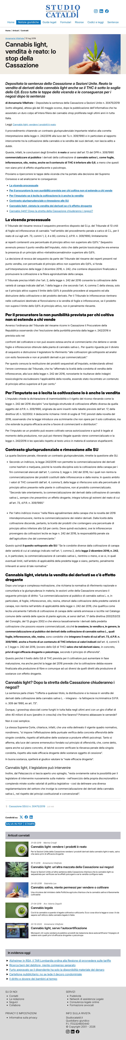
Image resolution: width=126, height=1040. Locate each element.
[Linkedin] (101, 11)
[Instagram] (96, 11)
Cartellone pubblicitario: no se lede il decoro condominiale (45, 974)
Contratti (24, 31)
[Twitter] (21, 817)
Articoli (16, 31)
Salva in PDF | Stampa (20, 823)
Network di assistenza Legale (87, 999)
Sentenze (113, 22)
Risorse (79, 22)
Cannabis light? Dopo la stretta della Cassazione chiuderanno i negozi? (51, 211)
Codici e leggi (95, 22)
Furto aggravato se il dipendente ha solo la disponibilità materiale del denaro (56, 969)
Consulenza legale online (84, 1002)
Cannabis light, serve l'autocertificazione (59, 928)
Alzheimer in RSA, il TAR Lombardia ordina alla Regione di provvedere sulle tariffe (60, 960)
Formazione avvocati (82, 1005)
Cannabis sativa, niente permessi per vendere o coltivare (70, 887)
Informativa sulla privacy (23, 1017)
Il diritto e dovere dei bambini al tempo (33, 978)
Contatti (13, 995)
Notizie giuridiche (28, 22)
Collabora (14, 1005)
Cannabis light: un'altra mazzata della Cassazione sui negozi (72, 867)
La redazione (16, 999)
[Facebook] (107, 11)
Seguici (13, 1002)
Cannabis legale (42, 908)
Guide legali (49, 22)
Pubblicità (75, 995)
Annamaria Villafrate (14, 38)
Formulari (65, 22)
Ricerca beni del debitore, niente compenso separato (42, 965)
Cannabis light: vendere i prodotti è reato (34, 124)
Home (10, 22)
